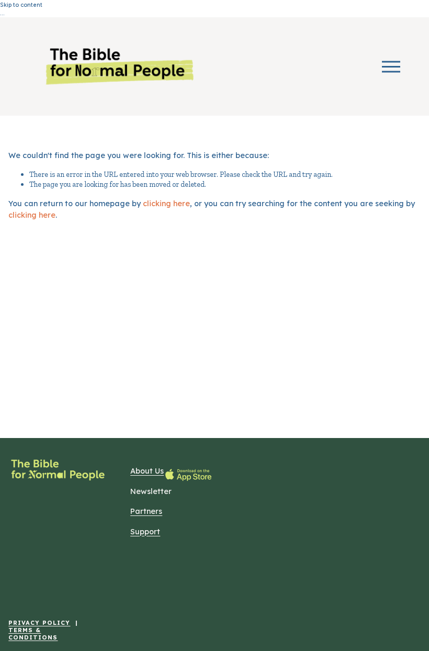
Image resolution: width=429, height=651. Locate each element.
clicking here (166, 203)
